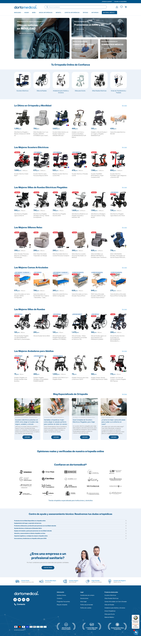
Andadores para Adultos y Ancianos (61, 91)
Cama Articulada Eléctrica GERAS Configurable (60, 295)
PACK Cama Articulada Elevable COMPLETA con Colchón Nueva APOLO (98, 295)
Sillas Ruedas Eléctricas (99, 91)
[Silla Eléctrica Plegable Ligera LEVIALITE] (22, 200)
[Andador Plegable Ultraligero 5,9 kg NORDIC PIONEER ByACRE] (41, 363)
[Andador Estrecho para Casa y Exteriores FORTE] (80, 363)
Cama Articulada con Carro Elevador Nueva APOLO (79, 295)
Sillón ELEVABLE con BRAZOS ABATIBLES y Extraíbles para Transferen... (99, 255)
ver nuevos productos (26, 33)
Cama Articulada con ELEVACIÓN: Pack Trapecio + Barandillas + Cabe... (41, 295)
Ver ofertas (80, 29)
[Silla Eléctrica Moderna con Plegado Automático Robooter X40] (80, 200)
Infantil (58, 12)
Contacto (21, 604)
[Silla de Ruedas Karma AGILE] (41, 321)
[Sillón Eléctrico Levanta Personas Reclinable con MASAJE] (80, 240)
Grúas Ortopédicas (45, 12)
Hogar (26, 12)
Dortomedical (21, 630)
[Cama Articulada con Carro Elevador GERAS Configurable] (22, 280)
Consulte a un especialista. (120, 1)
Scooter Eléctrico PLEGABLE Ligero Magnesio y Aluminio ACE (118, 175)
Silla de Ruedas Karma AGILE (41, 336)
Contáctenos (48, 567)
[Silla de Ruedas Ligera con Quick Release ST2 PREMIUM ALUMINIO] (99, 321)
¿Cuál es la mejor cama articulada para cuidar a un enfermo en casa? (113, 422)
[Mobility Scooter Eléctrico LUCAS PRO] (61, 159)
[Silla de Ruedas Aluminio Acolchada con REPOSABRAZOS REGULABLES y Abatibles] (118, 321)
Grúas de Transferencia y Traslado (118, 91)
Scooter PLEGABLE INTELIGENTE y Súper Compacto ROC (97, 175)
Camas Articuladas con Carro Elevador (116, 601)
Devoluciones (84, 598)
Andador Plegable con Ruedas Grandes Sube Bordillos (20, 379)
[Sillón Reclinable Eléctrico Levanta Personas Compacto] (61, 240)
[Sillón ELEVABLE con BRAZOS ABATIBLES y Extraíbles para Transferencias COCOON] (99, 240)
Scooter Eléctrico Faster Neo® (21, 174)
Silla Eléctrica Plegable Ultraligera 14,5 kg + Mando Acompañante (41, 215)
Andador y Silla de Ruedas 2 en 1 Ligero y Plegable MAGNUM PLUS (99, 133)
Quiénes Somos (61, 595)
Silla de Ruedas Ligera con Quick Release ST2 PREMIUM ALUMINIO (98, 337)
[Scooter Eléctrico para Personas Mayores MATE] (41, 159)
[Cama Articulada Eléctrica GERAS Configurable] (61, 280)
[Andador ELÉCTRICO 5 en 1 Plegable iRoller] (61, 363)
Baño (34, 12)
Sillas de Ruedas (42, 91)
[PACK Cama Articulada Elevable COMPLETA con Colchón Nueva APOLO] (99, 280)
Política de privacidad (86, 604)
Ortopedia (94, 12)
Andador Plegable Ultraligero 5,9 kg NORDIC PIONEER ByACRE (40, 379)
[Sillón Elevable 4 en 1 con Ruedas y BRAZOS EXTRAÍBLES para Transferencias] (41, 118)
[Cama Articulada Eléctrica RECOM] (118, 118)
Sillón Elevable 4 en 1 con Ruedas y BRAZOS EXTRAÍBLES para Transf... (40, 133)
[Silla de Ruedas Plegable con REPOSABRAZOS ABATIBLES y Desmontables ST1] (22, 321)
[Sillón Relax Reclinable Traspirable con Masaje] (41, 240)
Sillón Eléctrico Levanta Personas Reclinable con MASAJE (79, 255)
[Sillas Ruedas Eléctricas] (99, 80)
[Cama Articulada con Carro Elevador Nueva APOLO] (80, 280)
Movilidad (17, 12)
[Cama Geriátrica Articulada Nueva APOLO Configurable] (118, 280)
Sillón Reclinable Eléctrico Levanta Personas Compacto (61, 254)
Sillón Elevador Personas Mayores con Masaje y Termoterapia (21, 255)
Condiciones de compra (87, 595)
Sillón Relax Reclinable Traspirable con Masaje (40, 254)
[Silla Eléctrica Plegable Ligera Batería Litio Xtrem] (118, 200)
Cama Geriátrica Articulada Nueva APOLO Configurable (118, 295)
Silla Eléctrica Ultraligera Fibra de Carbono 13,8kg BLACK (98, 215)
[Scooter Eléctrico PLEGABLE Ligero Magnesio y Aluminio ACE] (118, 159)
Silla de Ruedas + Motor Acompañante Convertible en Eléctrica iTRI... (79, 337)
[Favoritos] (121, 7)
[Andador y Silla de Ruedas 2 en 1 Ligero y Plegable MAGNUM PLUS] (99, 118)
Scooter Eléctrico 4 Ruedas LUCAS (80, 174)
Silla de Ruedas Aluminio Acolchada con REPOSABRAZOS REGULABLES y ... (117, 338)
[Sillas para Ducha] (80, 80)
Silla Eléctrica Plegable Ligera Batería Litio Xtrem (117, 214)
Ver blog (124, 394)
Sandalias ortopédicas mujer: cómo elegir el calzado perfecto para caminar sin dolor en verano (55, 422)
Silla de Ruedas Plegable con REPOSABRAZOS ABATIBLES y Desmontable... (22, 337)
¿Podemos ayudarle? (107, 1)
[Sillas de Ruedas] (41, 80)
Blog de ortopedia (62, 604)
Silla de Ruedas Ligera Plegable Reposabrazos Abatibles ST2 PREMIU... (60, 337)
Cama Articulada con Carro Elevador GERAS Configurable (22, 295)
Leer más (27, 437)
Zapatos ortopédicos (72, 12)
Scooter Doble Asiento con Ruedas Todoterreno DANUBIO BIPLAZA (60, 133)
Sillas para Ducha (80, 91)
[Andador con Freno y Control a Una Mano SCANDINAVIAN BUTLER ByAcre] (80, 118)
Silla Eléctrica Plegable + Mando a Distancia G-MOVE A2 (22, 133)
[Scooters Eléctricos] (22, 80)
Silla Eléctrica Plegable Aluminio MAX (59, 214)
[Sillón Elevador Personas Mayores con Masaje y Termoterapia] (22, 240)
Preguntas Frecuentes (63, 601)
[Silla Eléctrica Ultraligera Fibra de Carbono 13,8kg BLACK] (99, 200)
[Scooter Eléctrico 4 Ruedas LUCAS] (80, 159)
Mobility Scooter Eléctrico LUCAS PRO (60, 174)
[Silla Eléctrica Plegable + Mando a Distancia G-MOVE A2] (22, 118)
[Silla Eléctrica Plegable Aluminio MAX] (61, 200)
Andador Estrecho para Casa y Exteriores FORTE (80, 378)
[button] (126, 7)
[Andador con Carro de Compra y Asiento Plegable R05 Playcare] (118, 363)
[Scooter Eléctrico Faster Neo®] (22, 159)
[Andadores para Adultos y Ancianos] (61, 80)
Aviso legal (83, 601)
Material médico (108, 12)
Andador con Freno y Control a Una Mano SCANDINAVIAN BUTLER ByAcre (79, 134)
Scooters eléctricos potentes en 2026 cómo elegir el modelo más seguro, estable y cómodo (26, 422)
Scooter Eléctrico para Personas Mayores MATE (40, 174)
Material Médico (109, 617)
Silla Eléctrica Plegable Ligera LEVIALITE (20, 214)
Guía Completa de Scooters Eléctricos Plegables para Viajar (84, 421)
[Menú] (138, 616)
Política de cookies (85, 608)
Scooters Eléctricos (22, 91)
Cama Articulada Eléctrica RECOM (117, 133)
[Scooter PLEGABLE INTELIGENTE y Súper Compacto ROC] (99, 159)
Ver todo (124, 105)
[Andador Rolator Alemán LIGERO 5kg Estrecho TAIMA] (99, 363)
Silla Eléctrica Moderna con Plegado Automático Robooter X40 (80, 215)
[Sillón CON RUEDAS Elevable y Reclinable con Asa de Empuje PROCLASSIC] (118, 240)
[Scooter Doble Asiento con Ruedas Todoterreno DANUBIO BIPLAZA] (61, 118)
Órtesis (85, 12)
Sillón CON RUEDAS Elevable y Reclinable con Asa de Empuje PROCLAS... (118, 255)
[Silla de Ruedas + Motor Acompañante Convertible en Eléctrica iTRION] (80, 321)
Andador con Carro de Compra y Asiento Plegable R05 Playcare (118, 379)
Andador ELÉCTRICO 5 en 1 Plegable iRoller (60, 378)
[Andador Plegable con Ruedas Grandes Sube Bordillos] (22, 363)
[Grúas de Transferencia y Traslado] (118, 80)
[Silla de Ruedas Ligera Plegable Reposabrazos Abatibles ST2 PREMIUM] (61, 321)
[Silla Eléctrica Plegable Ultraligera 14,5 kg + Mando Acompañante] (41, 200)
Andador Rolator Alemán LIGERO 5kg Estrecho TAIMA (99, 378)
